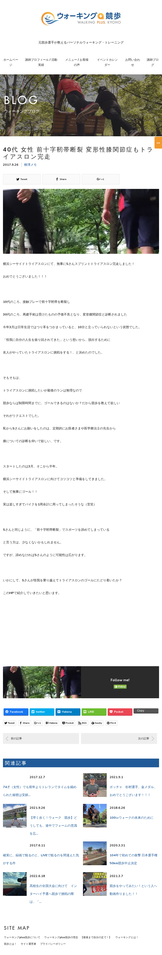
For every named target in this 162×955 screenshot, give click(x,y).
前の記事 (16, 738)
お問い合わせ (132, 62)
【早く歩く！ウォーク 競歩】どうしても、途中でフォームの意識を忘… (53, 826)
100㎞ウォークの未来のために (132, 818)
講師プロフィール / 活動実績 (41, 62)
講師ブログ (153, 62)
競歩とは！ (10, 944)
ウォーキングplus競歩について (22, 937)
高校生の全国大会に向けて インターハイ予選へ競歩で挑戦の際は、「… (53, 894)
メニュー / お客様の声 (77, 62)
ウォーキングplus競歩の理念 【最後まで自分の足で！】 (77, 937)
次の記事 (143, 738)
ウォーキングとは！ (126, 937)
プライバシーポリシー (53, 944)
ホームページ (10, 62)
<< (158, 143)
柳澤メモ (30, 165)
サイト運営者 (28, 944)
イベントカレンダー (107, 62)
